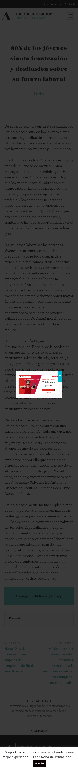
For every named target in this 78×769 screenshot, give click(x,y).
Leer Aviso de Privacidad (52, 757)
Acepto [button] (39, 763)
